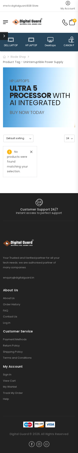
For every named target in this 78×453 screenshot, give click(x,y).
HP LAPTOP (31, 45)
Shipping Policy (13, 351)
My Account (68, 8)
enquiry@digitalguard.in (18, 277)
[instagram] (39, 444)
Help (6, 399)
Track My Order (13, 393)
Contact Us (10, 316)
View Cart (9, 380)
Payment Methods (15, 339)
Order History (11, 304)
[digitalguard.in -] (27, 22)
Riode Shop (18, 57)
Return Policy (11, 345)
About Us (9, 298)
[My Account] (68, 3)
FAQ (5, 310)
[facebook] (32, 444)
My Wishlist (10, 386)
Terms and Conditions (17, 357)
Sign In (7, 374)
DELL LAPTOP (11, 45)
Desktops (50, 45)
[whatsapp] (46, 444)
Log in (6, 322)
